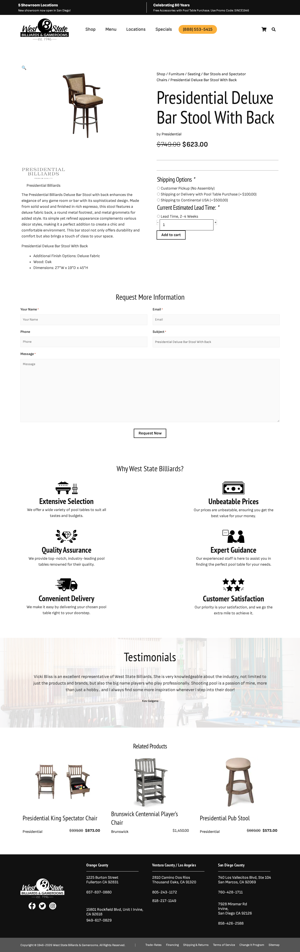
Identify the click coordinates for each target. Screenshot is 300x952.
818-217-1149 (164, 900)
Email (158, 309)
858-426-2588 (231, 923)
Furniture (176, 74)
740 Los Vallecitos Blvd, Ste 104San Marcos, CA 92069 (244, 879)
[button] (273, 29)
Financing (172, 945)
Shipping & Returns (196, 945)
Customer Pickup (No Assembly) (188, 188)
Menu (110, 29)
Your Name (29, 309)
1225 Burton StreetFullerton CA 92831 (102, 879)
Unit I (127, 909)
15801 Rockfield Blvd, (104, 909)
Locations (136, 29)
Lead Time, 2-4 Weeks (179, 216)
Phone (25, 332)
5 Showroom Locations (38, 5)
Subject (159, 332)
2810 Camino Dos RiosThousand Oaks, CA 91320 (174, 879)
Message (28, 354)
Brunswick (119, 831)
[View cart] (264, 29)
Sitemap (274, 945)
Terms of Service (224, 945)
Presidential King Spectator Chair (60, 818)
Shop (90, 29)
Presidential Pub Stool (225, 818)
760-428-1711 (231, 892)
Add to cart (171, 235)
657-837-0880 (99, 892)
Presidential (107, 40)
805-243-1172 (164, 892)
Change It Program (251, 945)
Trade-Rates (153, 945)
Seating (194, 74)
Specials (163, 29)
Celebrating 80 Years (171, 5)
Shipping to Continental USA (194, 200)
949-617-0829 (99, 920)
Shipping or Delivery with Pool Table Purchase (209, 194)
